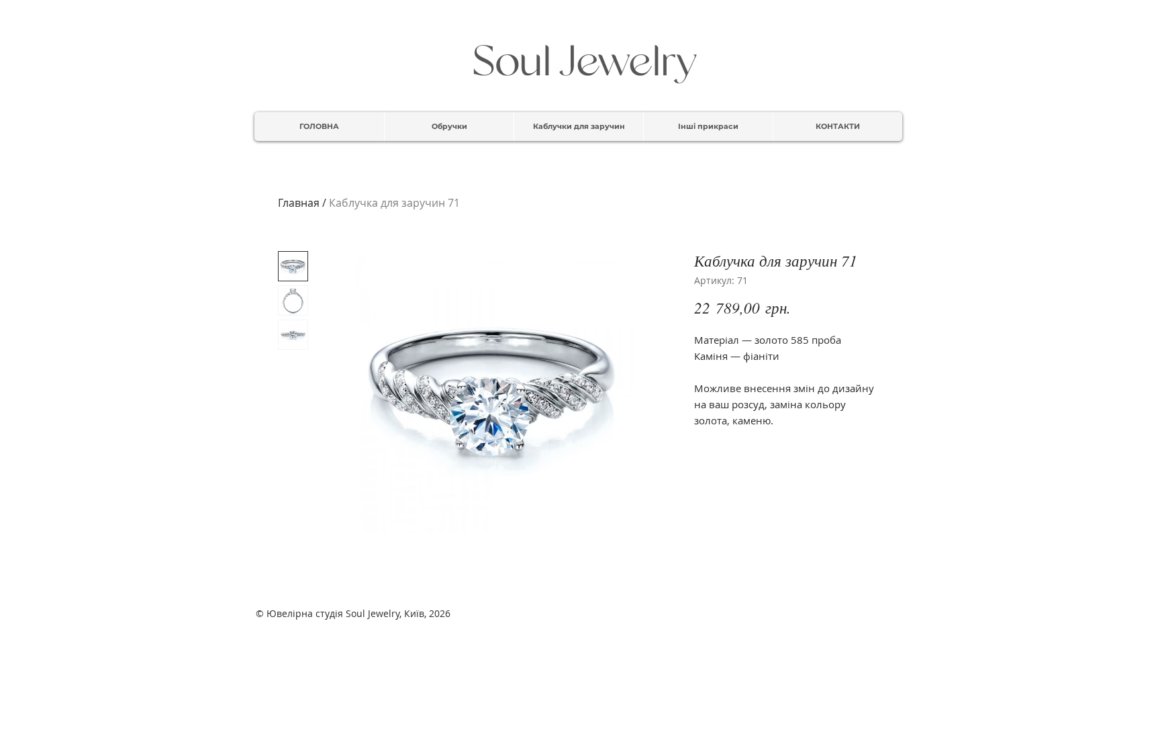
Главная (299, 202)
